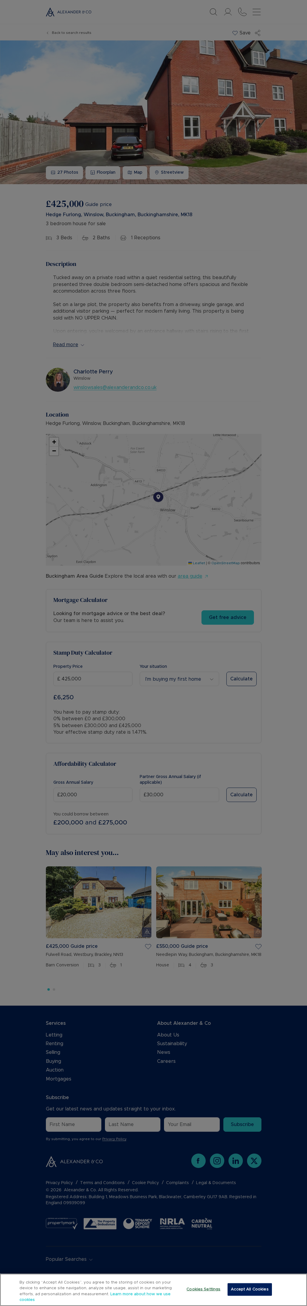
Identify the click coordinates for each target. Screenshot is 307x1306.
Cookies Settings (203, 1289)
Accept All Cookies (249, 1289)
